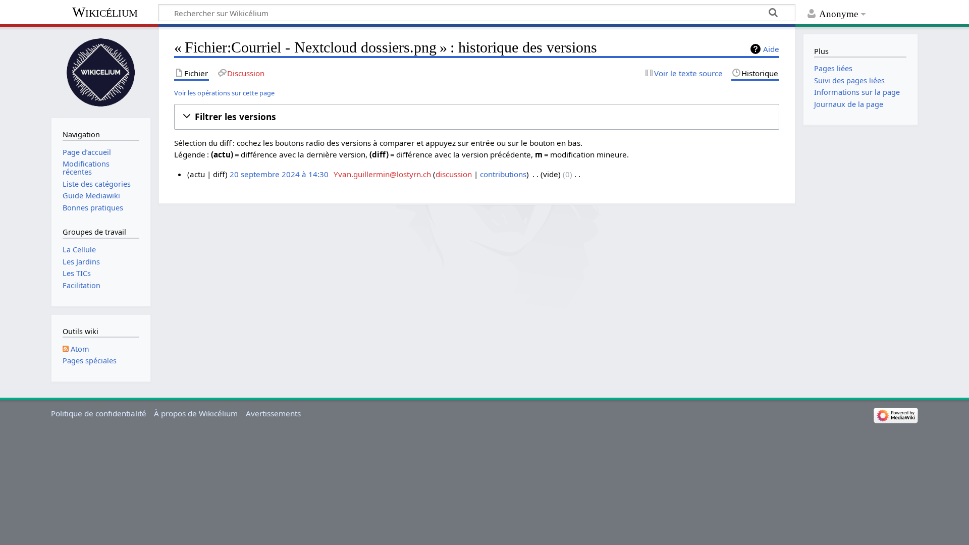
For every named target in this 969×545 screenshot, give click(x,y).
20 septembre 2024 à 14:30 (279, 174)
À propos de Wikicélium (196, 413)
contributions (503, 174)
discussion (454, 174)
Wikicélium (105, 12)
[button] (477, 116)
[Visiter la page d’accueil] (101, 71)
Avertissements (273, 413)
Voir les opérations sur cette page (224, 92)
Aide (771, 49)
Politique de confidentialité (98, 413)
